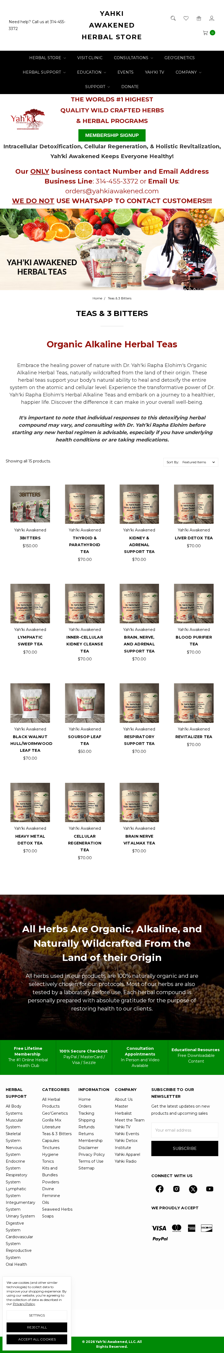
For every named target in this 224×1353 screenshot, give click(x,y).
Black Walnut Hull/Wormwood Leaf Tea (31, 743)
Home (84, 1099)
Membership (90, 1140)
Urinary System (20, 1216)
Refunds (86, 1127)
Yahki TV (123, 1127)
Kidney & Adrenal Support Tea (139, 545)
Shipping (86, 1120)
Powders (50, 1182)
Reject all (37, 1327)
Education (90, 72)
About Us (123, 1099)
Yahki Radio (126, 1161)
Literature (51, 1127)
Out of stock (84, 693)
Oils (45, 1202)
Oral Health (16, 1264)
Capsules (50, 1140)
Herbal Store (45, 57)
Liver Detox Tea (194, 538)
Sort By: (173, 462)
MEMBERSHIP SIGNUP (112, 135)
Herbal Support (42, 72)
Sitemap (86, 1168)
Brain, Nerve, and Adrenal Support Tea (139, 644)
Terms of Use (91, 1161)
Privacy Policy (91, 1154)
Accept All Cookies (37, 1339)
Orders (84, 1106)
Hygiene (50, 1154)
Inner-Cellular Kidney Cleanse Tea (84, 644)
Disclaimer (88, 1147)
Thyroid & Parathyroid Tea (85, 545)
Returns (86, 1133)
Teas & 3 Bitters (57, 1133)
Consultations (131, 57)
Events (125, 72)
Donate (130, 86)
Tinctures (51, 1147)
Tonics (48, 1161)
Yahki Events (127, 1133)
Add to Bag (30, 494)
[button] (27, 118)
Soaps (48, 1216)
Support (95, 86)
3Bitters (30, 538)
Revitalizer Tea (194, 736)
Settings (37, 1315)
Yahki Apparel (127, 1154)
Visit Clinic (89, 57)
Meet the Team (130, 1120)
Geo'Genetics (179, 57)
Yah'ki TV (154, 72)
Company (187, 72)
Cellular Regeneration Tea (84, 843)
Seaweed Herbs (57, 1209)
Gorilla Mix (51, 1120)
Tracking (86, 1113)
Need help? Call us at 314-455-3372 (37, 25)
